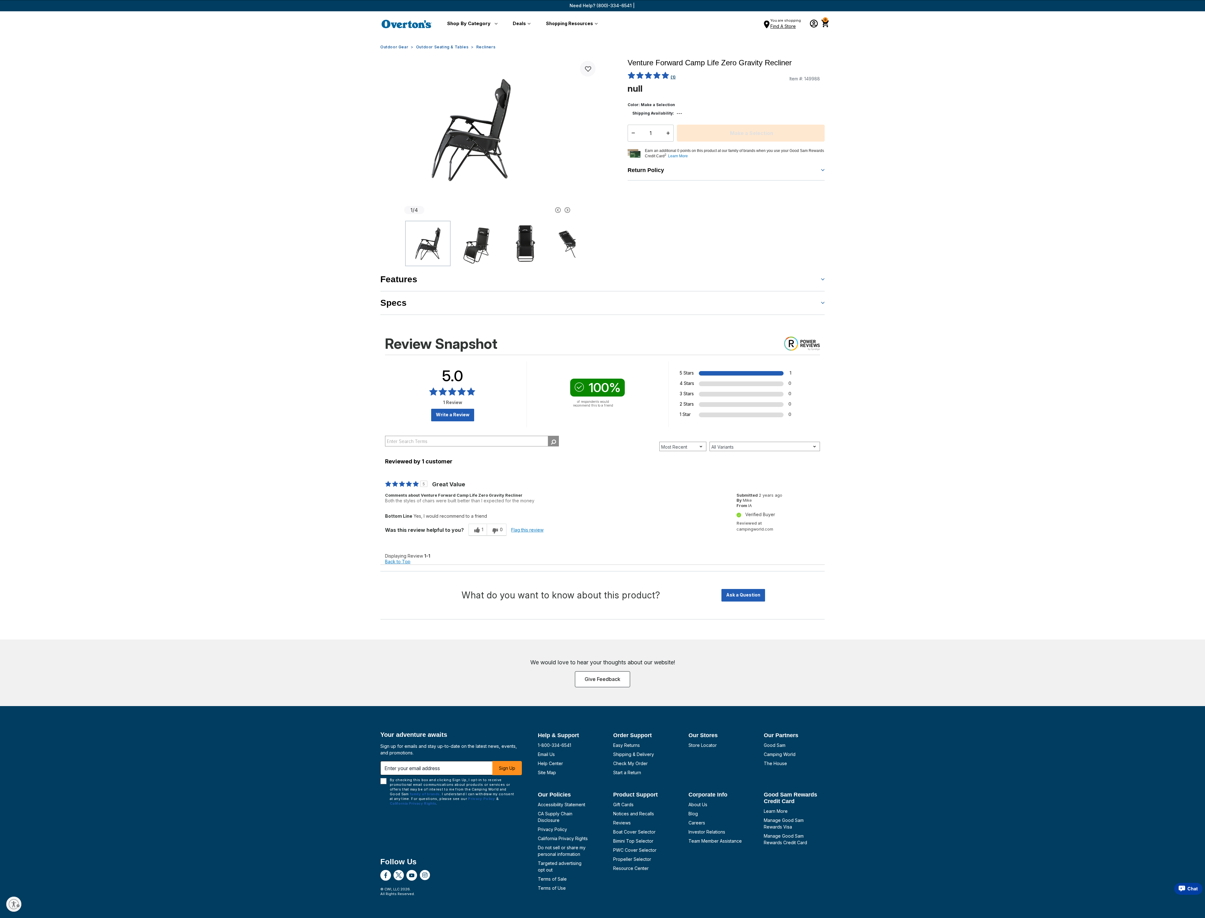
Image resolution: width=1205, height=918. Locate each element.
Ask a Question (743, 594)
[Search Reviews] (553, 441)
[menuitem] (471, 23)
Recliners (485, 47)
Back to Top (397, 561)
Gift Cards (623, 804)
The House (775, 763)
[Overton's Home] (407, 23)
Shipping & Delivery (633, 754)
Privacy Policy (552, 829)
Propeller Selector (632, 859)
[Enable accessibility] (13, 904)
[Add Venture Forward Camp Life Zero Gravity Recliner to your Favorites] (588, 69)
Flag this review (527, 529)
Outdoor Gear (394, 47)
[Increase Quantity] (669, 133)
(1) (673, 77)
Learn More (776, 811)
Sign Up (507, 768)
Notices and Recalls (633, 813)
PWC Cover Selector (634, 850)
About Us (697, 804)
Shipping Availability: (653, 113)
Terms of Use (552, 888)
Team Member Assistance (715, 841)
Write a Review (452, 414)
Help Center (550, 763)
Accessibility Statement (561, 804)
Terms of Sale (552, 879)
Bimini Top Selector (633, 841)
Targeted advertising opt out (559, 866)
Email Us (546, 754)
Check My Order (630, 763)
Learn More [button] (678, 156)
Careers (696, 822)
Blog (693, 813)
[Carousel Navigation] (534, 210)
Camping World (779, 754)
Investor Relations (706, 831)
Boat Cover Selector (634, 831)
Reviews (622, 822)
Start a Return (627, 772)
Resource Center (631, 868)
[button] (471, 23)
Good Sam (774, 745)
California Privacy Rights (563, 838)
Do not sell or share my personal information (562, 851)
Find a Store (783, 26)
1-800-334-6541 (554, 745)
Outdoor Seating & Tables (442, 47)
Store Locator (702, 745)
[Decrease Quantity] (632, 133)
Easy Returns (626, 745)
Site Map (547, 772)
